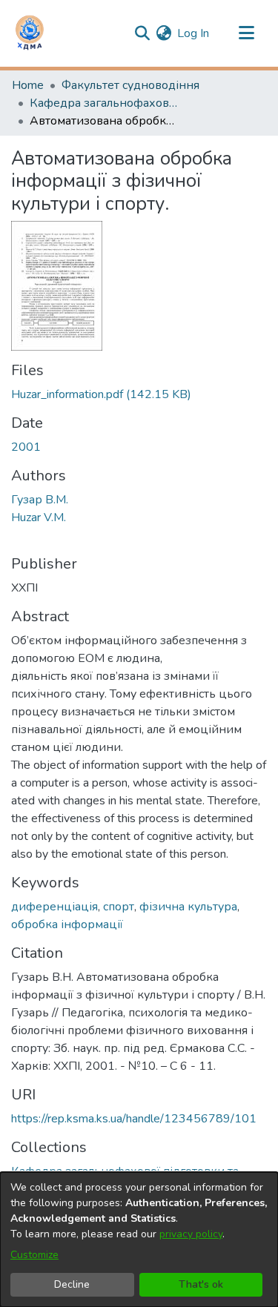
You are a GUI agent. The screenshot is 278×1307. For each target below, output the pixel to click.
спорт (118, 907)
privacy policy (190, 1234)
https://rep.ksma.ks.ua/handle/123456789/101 (134, 1119)
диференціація (54, 907)
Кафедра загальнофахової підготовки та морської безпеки (104, 103)
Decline (72, 1284)
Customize (34, 1255)
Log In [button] (194, 33)
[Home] (29, 33)
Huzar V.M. (38, 517)
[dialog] (139, 1239)
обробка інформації (67, 924)
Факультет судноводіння (130, 85)
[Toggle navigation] (246, 33)
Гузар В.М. (39, 500)
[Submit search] (142, 33)
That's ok (201, 1284)
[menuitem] (163, 33)
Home (28, 85)
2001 (26, 447)
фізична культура (188, 907)
